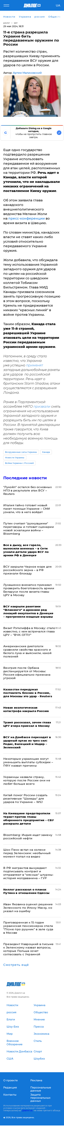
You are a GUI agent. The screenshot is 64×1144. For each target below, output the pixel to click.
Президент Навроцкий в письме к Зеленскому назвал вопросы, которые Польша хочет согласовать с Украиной (28, 949)
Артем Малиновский (27, 72)
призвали (41, 406)
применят (34, 365)
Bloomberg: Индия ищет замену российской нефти (28, 836)
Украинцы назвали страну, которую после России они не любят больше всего (26, 780)
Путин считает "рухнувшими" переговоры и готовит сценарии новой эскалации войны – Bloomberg (28, 528)
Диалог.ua (27, 1110)
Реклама (36, 1080)
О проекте (10, 1080)
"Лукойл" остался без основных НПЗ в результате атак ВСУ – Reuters (27, 490)
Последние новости (25, 478)
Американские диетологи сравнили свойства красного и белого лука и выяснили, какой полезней (27, 651)
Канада (46, 452)
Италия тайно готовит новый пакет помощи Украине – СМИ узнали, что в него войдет (26, 509)
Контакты (9, 1094)
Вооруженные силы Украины (21, 452)
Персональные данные (40, 1089)
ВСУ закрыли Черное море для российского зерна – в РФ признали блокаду (27, 570)
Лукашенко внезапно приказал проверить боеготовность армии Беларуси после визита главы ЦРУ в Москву (28, 590)
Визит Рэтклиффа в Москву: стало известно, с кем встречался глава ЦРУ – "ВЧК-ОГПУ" (29, 631)
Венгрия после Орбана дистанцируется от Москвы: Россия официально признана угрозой (27, 673)
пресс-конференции (26, 218)
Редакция (10, 1087)
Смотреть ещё (16, 965)
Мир (16, 23)
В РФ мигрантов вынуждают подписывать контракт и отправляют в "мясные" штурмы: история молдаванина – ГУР (28, 873)
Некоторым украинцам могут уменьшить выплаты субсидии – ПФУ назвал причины (28, 762)
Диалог (6, 23)
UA (58, 5)
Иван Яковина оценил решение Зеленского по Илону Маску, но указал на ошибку (28, 908)
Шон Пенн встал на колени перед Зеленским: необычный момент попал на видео (27, 853)
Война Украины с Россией (19, 463)
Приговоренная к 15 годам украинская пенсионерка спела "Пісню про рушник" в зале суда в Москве (28, 927)
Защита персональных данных (40, 1097)
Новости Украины (14, 457)
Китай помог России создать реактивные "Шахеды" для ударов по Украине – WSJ (25, 799)
